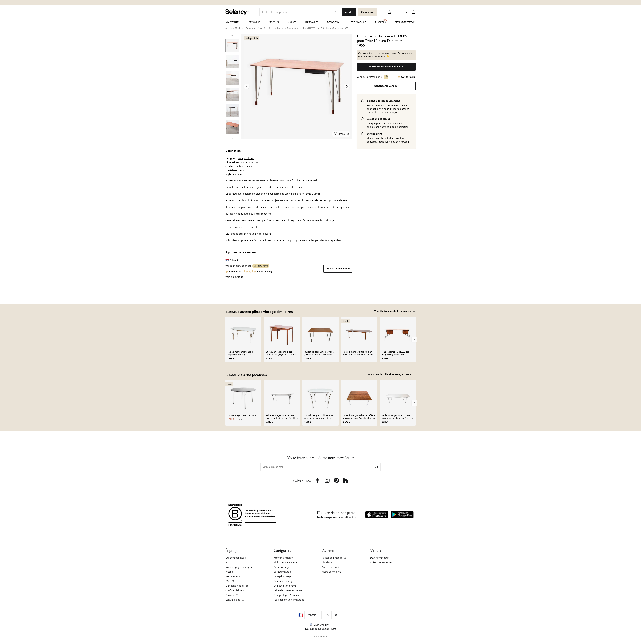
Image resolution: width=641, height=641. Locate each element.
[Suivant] (232, 138)
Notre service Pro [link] (331, 571)
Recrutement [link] (234, 576)
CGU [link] (229, 581)
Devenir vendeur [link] (379, 557)
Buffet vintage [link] (281, 567)
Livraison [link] (329, 562)
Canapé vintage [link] (282, 576)
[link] (237, 12)
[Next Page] (347, 86)
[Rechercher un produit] (335, 12)
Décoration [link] (333, 22)
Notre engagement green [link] (239, 567)
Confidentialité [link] (235, 590)
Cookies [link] (231, 595)
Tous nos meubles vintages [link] (289, 599)
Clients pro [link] (367, 12)
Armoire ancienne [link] (284, 557)
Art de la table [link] (358, 22)
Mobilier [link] (274, 22)
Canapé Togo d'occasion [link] (287, 595)
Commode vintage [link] (284, 581)
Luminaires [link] (311, 22)
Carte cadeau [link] (331, 567)
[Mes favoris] (406, 12)
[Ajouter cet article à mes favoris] (413, 36)
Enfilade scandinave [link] (285, 585)
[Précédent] (232, 36)
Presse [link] (229, 571)
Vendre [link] (349, 12)
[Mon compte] (390, 12)
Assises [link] (292, 22)
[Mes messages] (398, 12)
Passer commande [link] (334, 557)
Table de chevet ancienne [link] (288, 590)
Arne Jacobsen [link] (246, 158)
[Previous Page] (246, 86)
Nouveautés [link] (232, 22)
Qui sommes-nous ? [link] (236, 557)
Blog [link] (227, 562)
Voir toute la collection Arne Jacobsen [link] (390, 374)
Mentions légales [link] (237, 585)
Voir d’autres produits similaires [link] (393, 311)
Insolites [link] (380, 21)
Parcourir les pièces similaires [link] (386, 66)
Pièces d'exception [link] (405, 22)
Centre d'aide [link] (234, 599)
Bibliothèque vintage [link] (285, 562)
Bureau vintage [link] (282, 571)
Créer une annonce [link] (381, 562)
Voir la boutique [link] (234, 276)
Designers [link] (254, 22)
